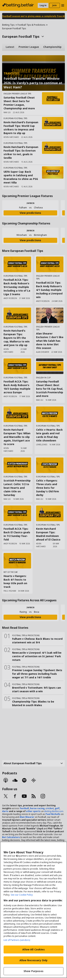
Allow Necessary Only (33, 960)
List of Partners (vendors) (17, 940)
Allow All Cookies (33, 949)
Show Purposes (33, 971)
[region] (33, 910)
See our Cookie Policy (22, 894)
